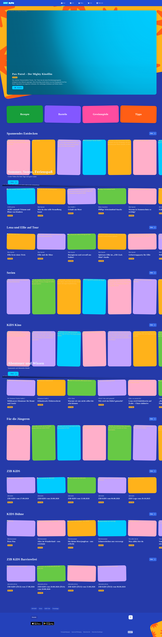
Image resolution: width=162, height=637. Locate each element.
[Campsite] (94, 296)
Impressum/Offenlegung (76, 632)
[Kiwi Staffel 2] (94, 443)
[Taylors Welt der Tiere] (145, 296)
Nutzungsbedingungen (65, 632)
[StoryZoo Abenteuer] (145, 443)
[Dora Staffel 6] (18, 443)
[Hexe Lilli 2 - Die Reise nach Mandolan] (94, 348)
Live (91, 3)
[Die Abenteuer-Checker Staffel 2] (94, 157)
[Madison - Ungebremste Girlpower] (145, 348)
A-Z (73, 3)
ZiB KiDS (34, 608)
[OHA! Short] (44, 157)
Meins (81, 3)
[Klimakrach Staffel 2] (18, 157)
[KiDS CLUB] (145, 157)
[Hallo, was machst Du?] (69, 157)
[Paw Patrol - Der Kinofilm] (69, 348)
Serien (40, 608)
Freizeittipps (56, 608)
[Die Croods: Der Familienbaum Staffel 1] (119, 296)
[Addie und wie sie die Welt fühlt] (44, 296)
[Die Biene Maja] (18, 296)
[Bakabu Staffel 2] (69, 443)
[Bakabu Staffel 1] (119, 443)
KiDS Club (47, 608)
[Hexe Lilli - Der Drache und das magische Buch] (119, 348)
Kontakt (34, 617)
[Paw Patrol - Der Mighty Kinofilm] (18, 348)
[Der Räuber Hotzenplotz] (44, 348)
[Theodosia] (69, 296)
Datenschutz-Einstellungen (97, 632)
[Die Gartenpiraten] (119, 157)
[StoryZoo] (44, 443)
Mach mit (100, 3)
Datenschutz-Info (86, 632)
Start (64, 3)
